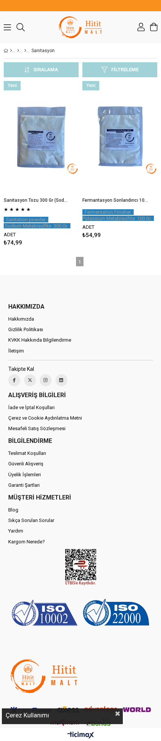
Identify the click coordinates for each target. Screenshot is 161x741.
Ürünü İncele (57, 165)
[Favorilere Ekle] (41, 165)
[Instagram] (46, 380)
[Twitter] (30, 380)
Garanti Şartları (24, 485)
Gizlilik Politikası (25, 329)
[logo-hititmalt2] (43, 676)
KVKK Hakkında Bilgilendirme (39, 340)
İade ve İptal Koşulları (31, 407)
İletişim (16, 351)
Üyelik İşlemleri (24, 474)
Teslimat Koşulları (27, 453)
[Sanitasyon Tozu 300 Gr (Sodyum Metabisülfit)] (41, 137)
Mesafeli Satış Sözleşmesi (37, 428)
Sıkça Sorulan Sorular (31, 520)
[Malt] (18, 50)
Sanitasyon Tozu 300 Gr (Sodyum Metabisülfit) (36, 200)
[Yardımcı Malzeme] (25, 50)
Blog (13, 510)
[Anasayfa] (11, 50)
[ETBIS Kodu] (80, 567)
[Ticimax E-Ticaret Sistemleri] (80, 735)
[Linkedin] (61, 380)
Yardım (15, 531)
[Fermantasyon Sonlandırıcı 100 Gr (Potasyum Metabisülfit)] (119, 137)
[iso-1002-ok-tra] (80, 614)
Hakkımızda (21, 319)
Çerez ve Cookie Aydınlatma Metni (45, 418)
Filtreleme (125, 69)
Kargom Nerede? (26, 541)
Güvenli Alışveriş (25, 463)
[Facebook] (14, 380)
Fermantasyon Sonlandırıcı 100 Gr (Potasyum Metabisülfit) (115, 200)
